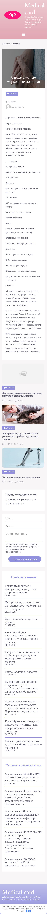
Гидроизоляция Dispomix (21, 671)
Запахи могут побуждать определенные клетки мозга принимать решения (22, 778)
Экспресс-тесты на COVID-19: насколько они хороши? (20, 862)
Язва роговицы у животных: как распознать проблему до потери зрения (23, 606)
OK (28, 911)
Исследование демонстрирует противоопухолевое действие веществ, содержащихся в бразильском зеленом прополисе (23, 841)
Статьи (15, 44)
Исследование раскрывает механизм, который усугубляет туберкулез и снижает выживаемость (23, 797)
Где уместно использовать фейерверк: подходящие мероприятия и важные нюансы (22, 656)
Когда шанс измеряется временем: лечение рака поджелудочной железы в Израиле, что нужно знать (21, 706)
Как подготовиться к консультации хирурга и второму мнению (20, 589)
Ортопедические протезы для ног (21, 620)
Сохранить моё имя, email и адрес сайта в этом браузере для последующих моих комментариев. (22, 548)
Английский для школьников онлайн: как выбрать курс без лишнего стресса (22, 637)
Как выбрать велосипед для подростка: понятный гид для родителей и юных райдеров (22, 726)
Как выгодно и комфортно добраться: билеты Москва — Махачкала (23, 744)
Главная (6, 44)
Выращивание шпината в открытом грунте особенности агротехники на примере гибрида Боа (22, 686)
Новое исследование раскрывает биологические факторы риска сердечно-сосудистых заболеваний (23, 818)
